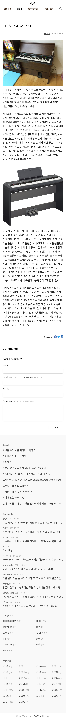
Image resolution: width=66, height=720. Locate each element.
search (60, 8)
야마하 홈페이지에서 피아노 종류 (22, 122)
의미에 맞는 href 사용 (14, 497)
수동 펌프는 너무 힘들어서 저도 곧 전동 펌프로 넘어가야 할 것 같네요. (33, 522)
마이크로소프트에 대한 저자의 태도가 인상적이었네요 (30, 569)
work (7, 650)
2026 (7, 666)
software (10, 644)
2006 (8, 695)
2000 (24, 701)
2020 (41, 672)
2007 (57, 690)
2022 (8, 672)
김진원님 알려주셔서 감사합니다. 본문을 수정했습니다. (30, 606)
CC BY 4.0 (38, 716)
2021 (24, 672)
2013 (24, 684)
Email (5, 377)
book (41, 620)
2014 (7, 684)
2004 (41, 695)
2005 (24, 695)
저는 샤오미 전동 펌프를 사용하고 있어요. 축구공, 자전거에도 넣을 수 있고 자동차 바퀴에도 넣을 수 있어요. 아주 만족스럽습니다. (33, 532)
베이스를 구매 (10, 113)
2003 (56, 695)
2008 (41, 690)
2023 (57, 666)
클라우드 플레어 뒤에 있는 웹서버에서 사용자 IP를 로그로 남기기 (34, 503)
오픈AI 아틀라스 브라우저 (16, 485)
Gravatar (27, 377)
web (40, 644)
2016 (41, 678)
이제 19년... (9, 550)
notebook (33, 8)
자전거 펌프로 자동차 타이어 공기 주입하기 (24, 468)
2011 (57, 684)
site (40, 638)
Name (5, 365)
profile (7, 8)
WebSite (7, 389)
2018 (7, 678)
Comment (7, 401)
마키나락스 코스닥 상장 (14, 456)
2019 (56, 672)
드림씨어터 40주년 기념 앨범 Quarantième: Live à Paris (32, 479)
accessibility (12, 620)
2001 (8, 701)
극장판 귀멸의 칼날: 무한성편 (17, 491)
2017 (24, 678)
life (7, 638)
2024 (41, 666)
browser (9, 626)
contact (48, 8)
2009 (24, 690)
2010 (8, 690)
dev (40, 626)
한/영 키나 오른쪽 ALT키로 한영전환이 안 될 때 (27, 473)
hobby (47, 33)
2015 (57, 678)
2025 (24, 666)
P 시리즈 (29, 150)
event (8, 632)
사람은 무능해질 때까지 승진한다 (19, 450)
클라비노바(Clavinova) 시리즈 (35, 130)
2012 (41, 684)
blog (19, 8)
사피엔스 (7, 462)
